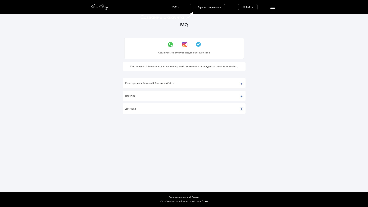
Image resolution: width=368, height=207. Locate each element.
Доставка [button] (130, 108)
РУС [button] (174, 7)
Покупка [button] (130, 95)
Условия (195, 196)
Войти (249, 7)
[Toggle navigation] (272, 7)
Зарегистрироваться (209, 7)
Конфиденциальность (179, 196)
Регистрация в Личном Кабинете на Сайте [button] (149, 83)
